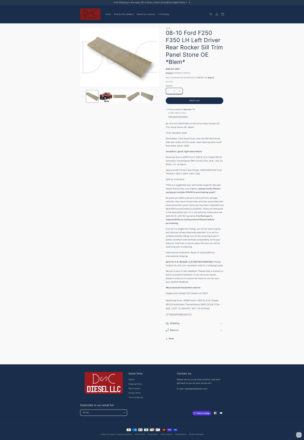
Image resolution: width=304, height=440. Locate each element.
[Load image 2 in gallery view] (106, 96)
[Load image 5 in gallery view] (147, 96)
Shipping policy (180, 434)
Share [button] (171, 339)
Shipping (169, 73)
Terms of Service (135, 397)
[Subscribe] (124, 413)
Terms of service (166, 434)
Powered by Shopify (125, 434)
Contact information (196, 434)
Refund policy (140, 434)
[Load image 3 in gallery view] (120, 96)
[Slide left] (82, 96)
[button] (211, 14)
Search (131, 380)
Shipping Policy (135, 384)
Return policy (134, 388)
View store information (178, 117)
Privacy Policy (134, 393)
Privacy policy (153, 434)
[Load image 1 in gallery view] (92, 96)
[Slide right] (156, 96)
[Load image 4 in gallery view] (133, 96)
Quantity (169, 86)
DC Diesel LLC (112, 434)
